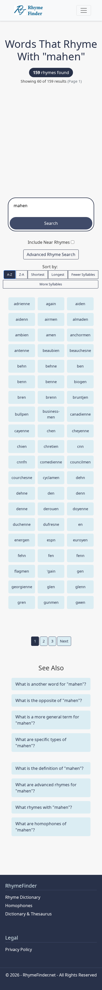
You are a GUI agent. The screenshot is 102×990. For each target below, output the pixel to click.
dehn (80, 477)
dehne (21, 493)
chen (51, 430)
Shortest (37, 274)
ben (80, 366)
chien (22, 446)
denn (80, 493)
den (51, 493)
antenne (21, 350)
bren (22, 397)
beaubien (51, 350)
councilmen (80, 462)
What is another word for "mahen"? (50, 684)
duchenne (22, 524)
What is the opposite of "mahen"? (48, 700)
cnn (80, 446)
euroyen (80, 539)
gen (80, 571)
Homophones (18, 905)
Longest (58, 274)
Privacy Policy (18, 949)
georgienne (22, 586)
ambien (22, 334)
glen (51, 586)
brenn (51, 397)
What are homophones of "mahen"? (40, 827)
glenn (80, 586)
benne (51, 381)
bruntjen (80, 397)
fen (51, 555)
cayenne (21, 430)
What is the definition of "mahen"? (49, 768)
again (51, 303)
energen (21, 539)
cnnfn (22, 462)
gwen (80, 602)
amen (51, 334)
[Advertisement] (51, 139)
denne (21, 508)
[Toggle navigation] (83, 10)
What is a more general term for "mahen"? (47, 720)
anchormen (80, 334)
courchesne (22, 477)
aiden (80, 303)
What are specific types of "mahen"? (40, 743)
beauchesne (80, 350)
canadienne (80, 414)
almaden (80, 319)
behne (51, 366)
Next (64, 641)
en (80, 524)
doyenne (80, 508)
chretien (51, 446)
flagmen (21, 571)
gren (22, 602)
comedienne (51, 462)
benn (21, 381)
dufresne (51, 524)
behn (21, 366)
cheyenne (80, 430)
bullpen (22, 414)
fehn (22, 555)
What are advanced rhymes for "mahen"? (46, 788)
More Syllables (50, 284)
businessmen (51, 414)
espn (51, 539)
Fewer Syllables (83, 274)
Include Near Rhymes (49, 242)
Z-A (21, 274)
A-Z (9, 274)
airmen (51, 319)
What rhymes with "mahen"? (43, 807)
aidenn (22, 319)
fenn (80, 555)
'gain (51, 571)
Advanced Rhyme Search (51, 254)
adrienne (22, 303)
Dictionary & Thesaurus (28, 914)
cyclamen (51, 477)
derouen (51, 508)
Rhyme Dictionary (22, 897)
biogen (80, 381)
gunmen (51, 602)
